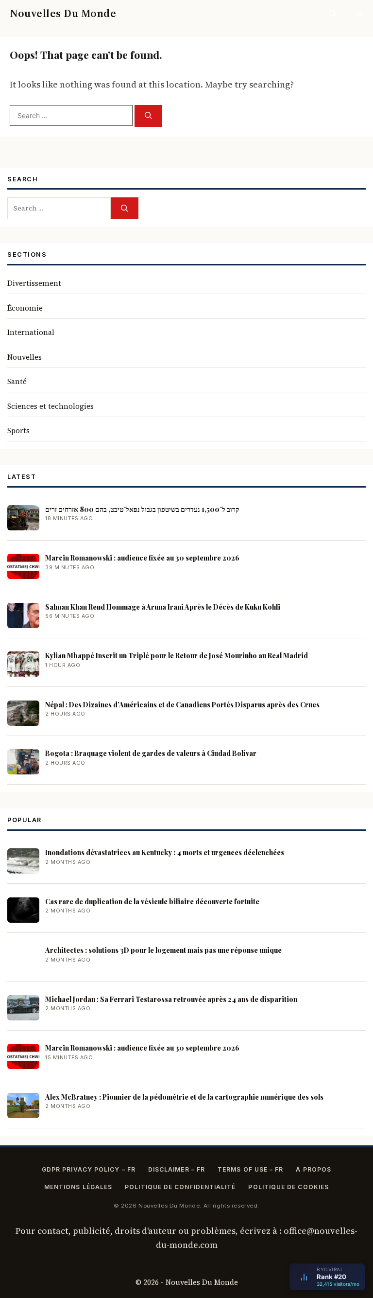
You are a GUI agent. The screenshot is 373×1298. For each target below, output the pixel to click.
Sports (18, 430)
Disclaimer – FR (176, 1169)
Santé (17, 381)
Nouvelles (24, 357)
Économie (25, 308)
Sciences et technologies (50, 406)
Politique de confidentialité (180, 1187)
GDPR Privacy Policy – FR (89, 1169)
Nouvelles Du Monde (63, 13)
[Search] (148, 116)
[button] (333, 13)
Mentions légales (78, 1187)
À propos (313, 1169)
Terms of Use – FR (250, 1169)
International (30, 332)
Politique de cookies (288, 1187)
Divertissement (34, 283)
